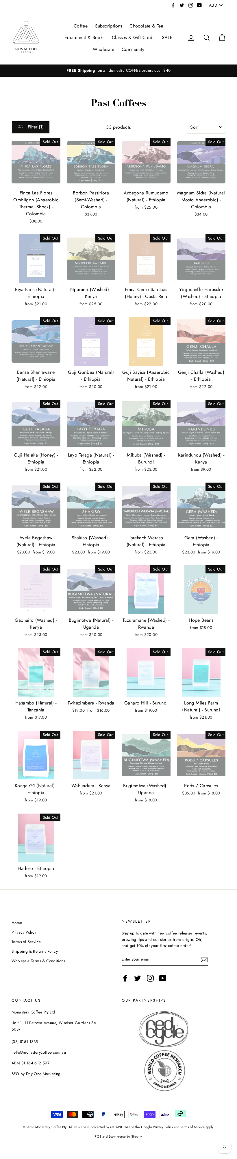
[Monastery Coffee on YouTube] (162, 978)
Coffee (81, 26)
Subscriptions (108, 26)
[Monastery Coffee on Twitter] (137, 978)
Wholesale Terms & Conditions (38, 961)
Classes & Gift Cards (133, 37)
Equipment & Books (84, 37)
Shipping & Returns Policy (35, 951)
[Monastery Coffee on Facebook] (125, 978)
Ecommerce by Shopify (125, 1136)
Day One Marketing (43, 1074)
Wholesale (103, 49)
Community (133, 49)
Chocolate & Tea (146, 26)
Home (17, 923)
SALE (167, 37)
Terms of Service (26, 942)
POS (98, 1136)
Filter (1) (35, 127)
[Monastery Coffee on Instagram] (150, 978)
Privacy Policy (24, 932)
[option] (118, 70)
